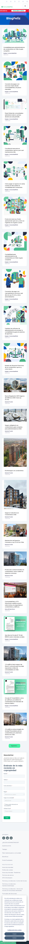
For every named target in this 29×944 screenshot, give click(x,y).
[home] (7, 6)
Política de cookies (7, 870)
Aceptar (14, 934)
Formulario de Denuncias (9, 893)
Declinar (14, 937)
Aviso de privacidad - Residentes (11, 872)
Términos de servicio (8, 875)
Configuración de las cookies (14, 930)
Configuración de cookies (8, 942)
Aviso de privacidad (7, 867)
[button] (25, 6)
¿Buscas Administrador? (10, 842)
